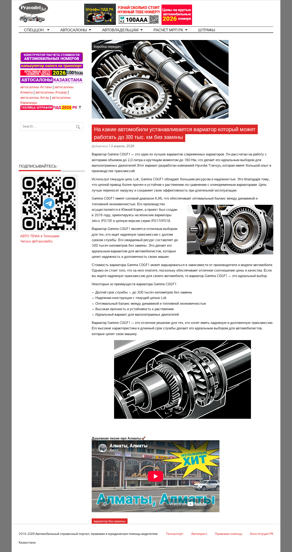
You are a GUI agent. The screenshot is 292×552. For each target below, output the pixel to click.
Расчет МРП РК (168, 30)
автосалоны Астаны (36, 87)
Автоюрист (199, 534)
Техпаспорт (174, 534)
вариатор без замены (109, 521)
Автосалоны (73, 30)
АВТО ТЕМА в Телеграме (40, 236)
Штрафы (206, 30)
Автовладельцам (120, 30)
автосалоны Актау (34, 98)
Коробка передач (107, 47)
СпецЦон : (34, 30)
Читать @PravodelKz (36, 241)
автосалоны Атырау (51, 92)
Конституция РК (261, 534)
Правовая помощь (228, 534)
